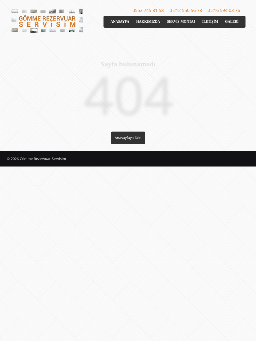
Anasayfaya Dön (128, 137)
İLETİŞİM (210, 21)
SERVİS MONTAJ (181, 21)
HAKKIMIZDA (148, 21)
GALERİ (231, 21)
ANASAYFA (119, 21)
